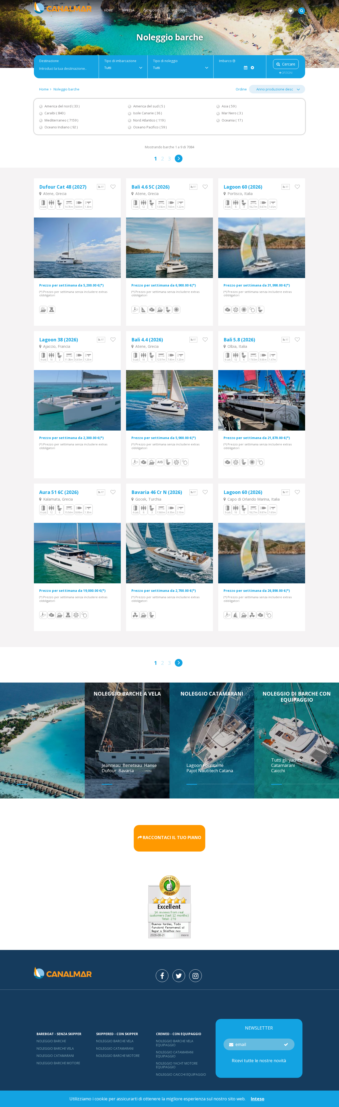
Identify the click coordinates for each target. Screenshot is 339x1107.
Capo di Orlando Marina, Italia (253, 499)
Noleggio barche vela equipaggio (174, 1043)
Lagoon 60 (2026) (243, 187)
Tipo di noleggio (165, 61)
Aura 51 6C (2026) (58, 492)
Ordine (241, 89)
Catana (226, 771)
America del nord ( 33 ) (61, 106)
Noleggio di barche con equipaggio (296, 696)
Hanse (151, 765)
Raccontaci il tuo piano (172, 837)
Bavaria (126, 771)
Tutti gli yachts (286, 760)
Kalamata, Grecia (57, 499)
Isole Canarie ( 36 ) (147, 113)
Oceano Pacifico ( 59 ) (150, 127)
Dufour (109, 771)
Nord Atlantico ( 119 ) (149, 120)
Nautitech (208, 771)
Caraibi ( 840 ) (54, 113)
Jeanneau (112, 765)
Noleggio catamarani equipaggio (174, 1054)
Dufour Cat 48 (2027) (62, 187)
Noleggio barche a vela (127, 693)
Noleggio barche (66, 89)
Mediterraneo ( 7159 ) (61, 120)
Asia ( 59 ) (229, 106)
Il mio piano (177, 10)
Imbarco (226, 61)
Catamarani (283, 765)
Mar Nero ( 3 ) (232, 113)
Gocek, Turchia (147, 499)
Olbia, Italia (236, 346)
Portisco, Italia (239, 193)
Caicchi (278, 771)
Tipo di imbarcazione (120, 61)
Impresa (128, 10)
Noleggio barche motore (58, 1063)
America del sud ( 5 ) (149, 106)
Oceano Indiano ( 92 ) (61, 127)
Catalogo (151, 10)
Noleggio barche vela (55, 1048)
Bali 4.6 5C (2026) (150, 187)
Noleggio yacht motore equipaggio (177, 1065)
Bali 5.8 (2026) (239, 340)
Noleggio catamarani (211, 693)
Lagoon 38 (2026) (58, 340)
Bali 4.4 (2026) (147, 340)
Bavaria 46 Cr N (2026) (156, 492)
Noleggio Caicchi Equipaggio (181, 1074)
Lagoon (194, 765)
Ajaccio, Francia (56, 346)
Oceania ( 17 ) (232, 120)
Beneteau (133, 765)
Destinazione (49, 61)
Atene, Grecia (54, 193)
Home (108, 10)
